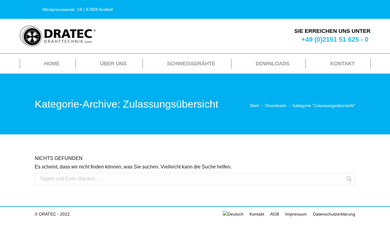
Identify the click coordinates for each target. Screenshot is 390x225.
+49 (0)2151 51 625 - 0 (334, 39)
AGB (274, 214)
